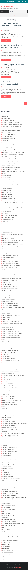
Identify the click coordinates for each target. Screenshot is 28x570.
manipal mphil (6, 313)
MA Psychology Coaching (8, 290)
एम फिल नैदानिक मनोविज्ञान (7, 554)
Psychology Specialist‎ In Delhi (12, 65)
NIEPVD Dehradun (6, 379)
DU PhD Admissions (7, 228)
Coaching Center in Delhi (8, 198)
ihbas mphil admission (8, 253)
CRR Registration (6, 211)
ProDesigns (18, 567)
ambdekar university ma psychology (11, 130)
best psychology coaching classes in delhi (12, 163)
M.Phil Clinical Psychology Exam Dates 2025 (13, 276)
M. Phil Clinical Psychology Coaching (11, 267)
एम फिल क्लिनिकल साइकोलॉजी (7, 552)
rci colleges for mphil (7, 474)
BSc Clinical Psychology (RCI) (9, 169)
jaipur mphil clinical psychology (10, 255)
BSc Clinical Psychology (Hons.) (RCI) (11, 167)
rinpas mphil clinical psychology (10, 493)
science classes (6, 503)
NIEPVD (4, 377)
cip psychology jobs (7, 194)
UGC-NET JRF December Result (10, 538)
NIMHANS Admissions (7, 383)
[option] (17, 1)
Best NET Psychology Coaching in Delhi (12, 161)
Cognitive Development (8, 205)
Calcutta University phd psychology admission (13, 171)
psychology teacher (7, 466)
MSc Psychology (6, 341)
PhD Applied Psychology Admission (11, 415)
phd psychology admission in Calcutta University (14, 423)
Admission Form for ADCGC (9, 120)
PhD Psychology (6, 419)
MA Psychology (6, 282)
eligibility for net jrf (7, 232)
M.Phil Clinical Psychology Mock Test (11, 278)
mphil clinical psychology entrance (11, 335)
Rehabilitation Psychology (8, 487)
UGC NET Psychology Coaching (10, 536)
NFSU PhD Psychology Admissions (10, 371)
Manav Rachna (5, 311)
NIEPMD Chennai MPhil (8, 373)
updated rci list (6, 544)
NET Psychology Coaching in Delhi (10, 360)
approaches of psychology (8, 138)
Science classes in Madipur (9, 505)
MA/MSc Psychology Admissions (10, 305)
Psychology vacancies (7, 468)
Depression (5, 221)
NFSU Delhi (5, 367)
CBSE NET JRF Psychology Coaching (11, 181)
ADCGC (4, 114)
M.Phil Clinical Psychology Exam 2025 (11, 274)
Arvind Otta (5, 140)
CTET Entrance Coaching (8, 217)
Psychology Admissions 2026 (9, 451)
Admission (5, 116)
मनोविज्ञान (4, 557)
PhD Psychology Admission (9, 421)
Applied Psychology (7, 136)
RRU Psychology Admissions (9, 495)
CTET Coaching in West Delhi (9, 215)
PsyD (3, 470)
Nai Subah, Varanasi (7, 344)
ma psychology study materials (10, 303)
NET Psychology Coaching (8, 358)
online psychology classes (8, 402)
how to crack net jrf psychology (10, 242)
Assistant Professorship (8, 144)
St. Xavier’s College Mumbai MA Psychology (13, 523)
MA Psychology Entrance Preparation (11, 295)
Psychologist (5, 443)
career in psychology (7, 179)
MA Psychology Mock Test (8, 299)
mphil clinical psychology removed (11, 337)
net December (5, 346)
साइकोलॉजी (4, 559)
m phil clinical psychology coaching (11, 265)
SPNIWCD (4, 511)
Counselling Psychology (8, 209)
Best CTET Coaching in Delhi (9, 156)
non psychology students (8, 390)
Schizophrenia (6, 501)
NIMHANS (4, 381)
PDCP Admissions (6, 408)
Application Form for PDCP (9, 134)
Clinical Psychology (7, 196)
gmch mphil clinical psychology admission (12, 234)
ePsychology (7, 6)
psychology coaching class (8, 457)
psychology (5, 445)
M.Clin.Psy (4, 269)
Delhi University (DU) (7, 219)
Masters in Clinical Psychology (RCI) (11, 315)
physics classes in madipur (9, 427)
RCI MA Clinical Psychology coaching (11, 478)
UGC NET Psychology (7, 534)
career (4, 173)
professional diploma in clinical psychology (13, 433)
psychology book (6, 453)
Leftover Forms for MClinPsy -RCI (10, 261)
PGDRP (4, 413)
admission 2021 (6, 118)
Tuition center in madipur (8, 531)
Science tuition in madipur (8, 509)
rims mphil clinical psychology (10, 491)
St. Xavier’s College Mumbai (9, 521)
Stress (4, 527)
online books (5, 394)
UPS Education (6, 546)
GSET (3, 236)
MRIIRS (4, 339)
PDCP (3, 406)
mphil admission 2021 (7, 327)
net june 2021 (5, 354)
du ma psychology (6, 225)
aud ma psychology (7, 147)
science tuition (6, 507)
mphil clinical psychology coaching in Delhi (13, 333)
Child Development (7, 188)
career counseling (6, 175)
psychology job (6, 462)
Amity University (6, 132)
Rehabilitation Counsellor (8, 485)
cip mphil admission (7, 192)
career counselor (6, 177)
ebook (3, 230)
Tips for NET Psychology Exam (10, 529)
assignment (5, 142)
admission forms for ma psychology (11, 122)
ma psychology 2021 (7, 284)
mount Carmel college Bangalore (10, 321)
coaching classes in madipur (9, 200)
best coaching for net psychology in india (12, 154)
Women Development (7, 550)
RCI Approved (5, 472)
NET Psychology (6, 356)
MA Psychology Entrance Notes (10, 292)
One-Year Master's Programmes (10, 392)
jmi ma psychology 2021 (8, 257)
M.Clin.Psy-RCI (6, 272)
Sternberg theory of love (8, 525)
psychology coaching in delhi (9, 459)
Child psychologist (7, 190)
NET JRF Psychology (7, 348)
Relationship (5, 489)
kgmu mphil (5, 259)
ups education (5, 548)
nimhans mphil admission (8, 385)
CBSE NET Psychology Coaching (10, 184)
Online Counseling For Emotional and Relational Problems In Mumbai (11, 26)
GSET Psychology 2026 (8, 238)
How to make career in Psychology (11, 246)
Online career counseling (8, 396)
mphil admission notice (8, 329)
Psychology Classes (7, 455)
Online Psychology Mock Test (9, 404)
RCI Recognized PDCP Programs (10, 482)
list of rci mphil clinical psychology (11, 263)
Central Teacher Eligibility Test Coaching (12, 186)
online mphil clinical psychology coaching (12, 400)
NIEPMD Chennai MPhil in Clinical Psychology (13, 375)
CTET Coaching (6, 213)
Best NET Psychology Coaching (10, 158)
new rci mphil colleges (8, 364)
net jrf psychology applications (10, 350)
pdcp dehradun (6, 411)
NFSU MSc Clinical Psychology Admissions (12, 369)
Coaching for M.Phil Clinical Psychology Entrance (14, 202)
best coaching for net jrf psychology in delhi (13, 152)
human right (5, 249)
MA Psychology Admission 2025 (10, 286)
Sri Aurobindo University (8, 519)
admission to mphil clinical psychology (12, 124)
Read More (5, 40)
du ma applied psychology (8, 223)
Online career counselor (8, 398)
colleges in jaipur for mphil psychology (12, 207)
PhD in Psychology (7, 417)
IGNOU (4, 251)
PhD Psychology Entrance (8, 425)
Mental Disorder (6, 317)
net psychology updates (8, 362)
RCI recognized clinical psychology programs (13, 480)
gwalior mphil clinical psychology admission (13, 240)
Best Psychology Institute (8, 165)
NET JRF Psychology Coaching (9, 352)
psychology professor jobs (8, 464)
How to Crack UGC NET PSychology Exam (12, 244)
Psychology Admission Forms (9, 447)
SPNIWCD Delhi (6, 513)
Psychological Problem (8, 441)
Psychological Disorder (8, 439)
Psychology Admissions (8, 449)
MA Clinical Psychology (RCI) (9, 280)
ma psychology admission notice (10, 288)
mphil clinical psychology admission (11, 331)
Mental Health (5, 319)
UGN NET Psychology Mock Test (10, 540)
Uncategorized (6, 542)
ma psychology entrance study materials (12, 297)
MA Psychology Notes (7, 301)
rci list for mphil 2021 (7, 476)
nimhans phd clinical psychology (10, 387)
